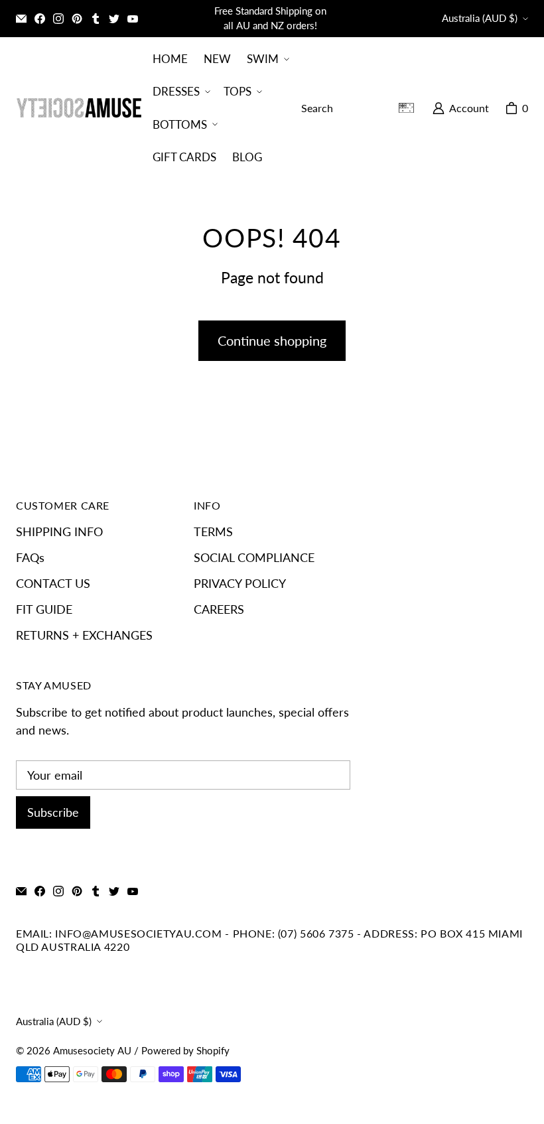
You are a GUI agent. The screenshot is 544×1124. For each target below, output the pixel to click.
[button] (267, 58)
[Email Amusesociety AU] (21, 18)
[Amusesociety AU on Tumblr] (95, 18)
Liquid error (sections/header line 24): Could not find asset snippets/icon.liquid (411, 108)
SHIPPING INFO (59, 531)
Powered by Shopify (185, 1050)
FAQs (30, 557)
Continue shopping (272, 340)
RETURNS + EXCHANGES (84, 635)
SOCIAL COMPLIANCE (254, 557)
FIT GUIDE (44, 609)
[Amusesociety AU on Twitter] (114, 18)
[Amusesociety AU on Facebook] (40, 18)
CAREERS (219, 609)
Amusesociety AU (92, 1050)
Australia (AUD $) (479, 18)
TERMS (213, 531)
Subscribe (53, 812)
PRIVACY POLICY (240, 583)
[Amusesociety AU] (79, 108)
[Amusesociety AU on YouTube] (132, 18)
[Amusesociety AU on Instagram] (58, 18)
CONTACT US (53, 583)
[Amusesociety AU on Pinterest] (77, 18)
